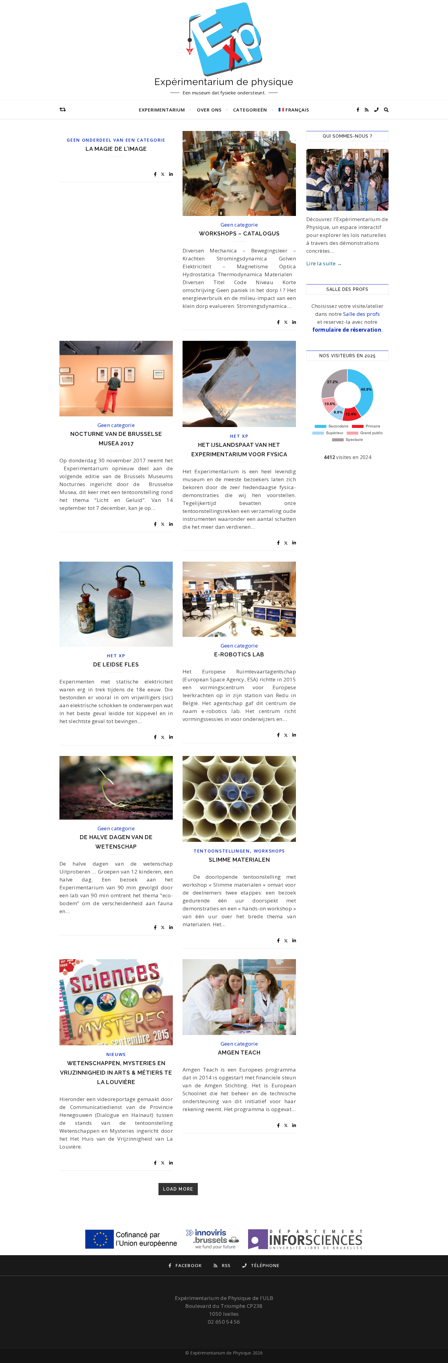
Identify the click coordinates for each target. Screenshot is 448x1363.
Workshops (269, 851)
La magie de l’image (116, 149)
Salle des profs (361, 313)
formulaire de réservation (347, 329)
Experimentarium (162, 110)
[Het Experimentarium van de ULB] (224, 44)
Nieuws (116, 1054)
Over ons (209, 110)
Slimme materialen (239, 859)
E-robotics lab (239, 654)
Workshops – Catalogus (239, 233)
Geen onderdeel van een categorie (116, 140)
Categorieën (250, 110)
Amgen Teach (239, 1052)
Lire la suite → (324, 263)
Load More (178, 1189)
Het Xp (239, 436)
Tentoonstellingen (222, 851)
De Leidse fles (116, 664)
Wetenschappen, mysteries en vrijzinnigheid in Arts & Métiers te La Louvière (116, 1072)
